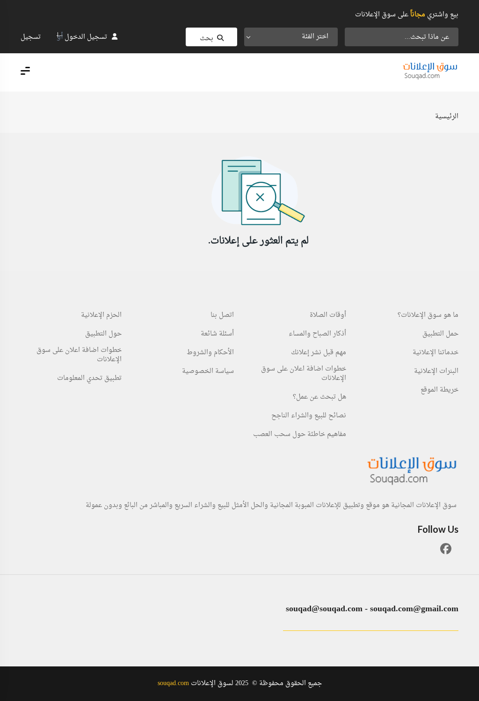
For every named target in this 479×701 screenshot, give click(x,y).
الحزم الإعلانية (101, 315)
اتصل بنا (222, 315)
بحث (206, 38)
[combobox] (291, 37)
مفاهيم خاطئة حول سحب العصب (299, 434)
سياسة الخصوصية (208, 371)
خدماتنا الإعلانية (435, 353)
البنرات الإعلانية (436, 371)
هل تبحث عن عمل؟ (319, 397)
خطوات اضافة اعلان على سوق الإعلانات (303, 374)
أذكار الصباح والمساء (317, 334)
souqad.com (173, 683)
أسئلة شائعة (217, 334)
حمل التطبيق (440, 334)
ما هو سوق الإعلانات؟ (428, 315)
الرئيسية (446, 116)
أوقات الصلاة (328, 315)
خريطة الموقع (439, 390)
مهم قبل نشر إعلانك (318, 353)
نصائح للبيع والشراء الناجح (308, 416)
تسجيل (31, 37)
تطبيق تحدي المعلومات (89, 378)
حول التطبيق (103, 334)
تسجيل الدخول (86, 37)
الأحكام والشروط (210, 353)
